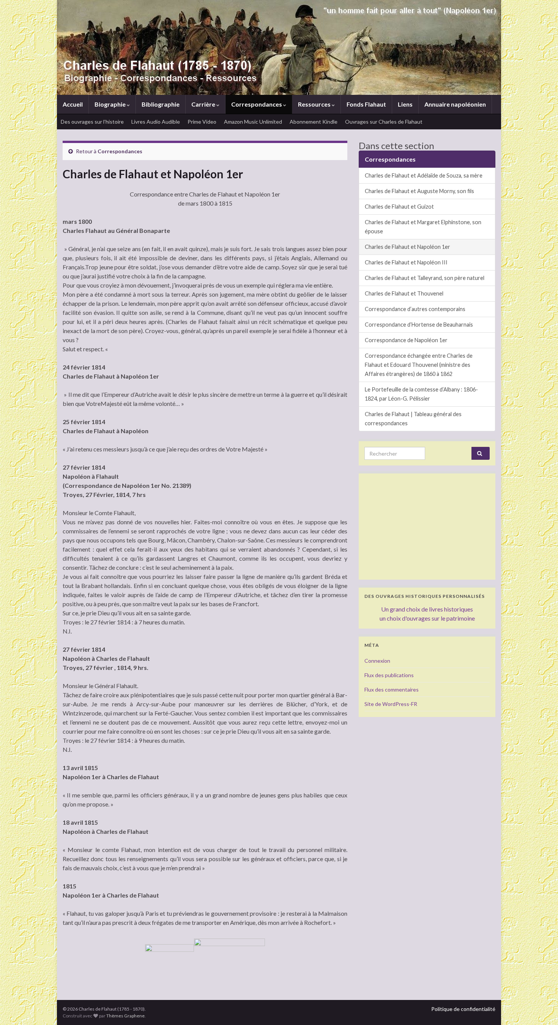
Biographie (111, 104)
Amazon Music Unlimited (253, 121)
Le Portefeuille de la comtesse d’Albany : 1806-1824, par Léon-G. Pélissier (421, 394)
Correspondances (257, 104)
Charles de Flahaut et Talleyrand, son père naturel (424, 278)
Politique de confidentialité (463, 1009)
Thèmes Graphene (125, 1016)
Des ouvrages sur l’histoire (92, 121)
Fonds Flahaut (366, 104)
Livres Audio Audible (155, 121)
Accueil (73, 104)
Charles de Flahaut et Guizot (399, 206)
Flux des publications (389, 675)
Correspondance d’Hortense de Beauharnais (419, 324)
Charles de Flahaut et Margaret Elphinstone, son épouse (423, 226)
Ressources (315, 104)
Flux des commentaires (391, 689)
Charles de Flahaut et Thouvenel (404, 293)
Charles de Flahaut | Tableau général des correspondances (413, 418)
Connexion (377, 660)
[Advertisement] (427, 526)
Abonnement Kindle (313, 121)
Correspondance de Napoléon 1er (406, 340)
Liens (405, 104)
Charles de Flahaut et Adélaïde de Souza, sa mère (423, 175)
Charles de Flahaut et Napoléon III (406, 262)
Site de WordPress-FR (390, 704)
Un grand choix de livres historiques (427, 609)
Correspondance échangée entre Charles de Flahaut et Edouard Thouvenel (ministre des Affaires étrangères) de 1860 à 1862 (419, 364)
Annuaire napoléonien (455, 104)
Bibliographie (161, 104)
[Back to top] (540, 1007)
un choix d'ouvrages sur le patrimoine (427, 618)
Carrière (203, 104)
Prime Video (202, 121)
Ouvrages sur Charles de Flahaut (383, 121)
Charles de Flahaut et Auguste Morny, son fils (419, 191)
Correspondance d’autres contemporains (415, 309)
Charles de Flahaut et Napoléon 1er (407, 247)
